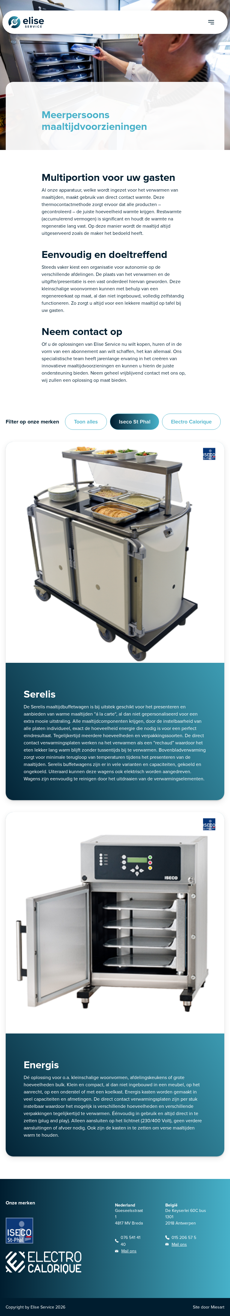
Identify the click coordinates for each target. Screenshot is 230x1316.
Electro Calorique (191, 421)
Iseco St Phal (134, 421)
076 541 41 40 (130, 1240)
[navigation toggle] (218, 22)
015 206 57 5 (184, 1237)
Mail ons (129, 1251)
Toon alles (86, 421)
